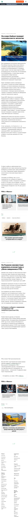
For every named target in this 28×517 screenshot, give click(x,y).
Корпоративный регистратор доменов (16, 499)
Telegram (16, 459)
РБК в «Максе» (6, 191)
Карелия (2, 504)
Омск (2, 482)
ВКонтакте (16, 456)
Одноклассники (17, 458)
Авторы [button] (3, 404)
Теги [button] (2, 214)
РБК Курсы (16, 513)
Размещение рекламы (16, 487)
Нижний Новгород (3, 493)
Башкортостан (4, 484)
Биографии (3, 466)
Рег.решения (16, 504)
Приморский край (3, 508)
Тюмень (2, 499)
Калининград (3, 488)
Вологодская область (3, 486)
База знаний (3, 467)
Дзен (15, 461)
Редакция (15, 485)
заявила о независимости (13, 363)
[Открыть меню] (26, 1)
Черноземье (3, 501)
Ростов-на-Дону (4, 496)
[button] (8, 202)
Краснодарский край (4, 490)
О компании (16, 480)
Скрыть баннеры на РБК (17, 466)
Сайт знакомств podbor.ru (16, 508)
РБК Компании (16, 512)
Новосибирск (3, 480)
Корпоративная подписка (17, 470)
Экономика (3, 457)
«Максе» (21, 376)
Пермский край (4, 495)
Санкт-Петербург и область (3, 476)
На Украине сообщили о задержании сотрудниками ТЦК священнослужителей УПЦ (12, 309)
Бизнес (2, 460)
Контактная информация (16, 483)
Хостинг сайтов (15, 502)
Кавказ (2, 502)
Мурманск (3, 506)
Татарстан (3, 498)
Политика (3, 312)
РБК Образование (3, 470)
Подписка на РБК (17, 468)
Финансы (3, 464)
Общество (3, 33)
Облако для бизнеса (15, 495)
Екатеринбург (4, 479)
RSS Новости (16, 475)
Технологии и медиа (3, 462)
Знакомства (16, 505)
